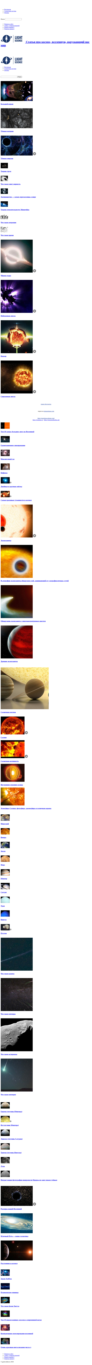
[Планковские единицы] (5, 1289)
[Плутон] (6, 930)
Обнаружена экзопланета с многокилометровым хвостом (23, 621)
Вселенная (7, 9)
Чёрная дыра (6, 276)
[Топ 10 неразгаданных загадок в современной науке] (5, 1316)
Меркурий (5, 824)
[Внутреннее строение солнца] (13, 781)
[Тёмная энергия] (18, 155)
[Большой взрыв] (17, 100)
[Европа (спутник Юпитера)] (5, 1108)
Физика (6, 12)
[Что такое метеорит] (17, 1091)
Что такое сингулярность (10, 184)
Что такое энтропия (8, 222)
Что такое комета (7, 974)
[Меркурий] (5, 820)
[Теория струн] (4, 168)
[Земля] (5, 847)
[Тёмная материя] (17, 127)
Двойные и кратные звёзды (11, 486)
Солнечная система (10, 11)
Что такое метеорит (8, 1094)
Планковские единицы (10, 1292)
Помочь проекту (9, 29)
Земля (3, 851)
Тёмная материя (7, 131)
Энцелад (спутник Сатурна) (11, 1139)
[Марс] (5, 861)
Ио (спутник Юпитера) (10, 1125)
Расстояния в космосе (9, 1263)
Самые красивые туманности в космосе (16, 500)
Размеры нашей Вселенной (11, 1209)
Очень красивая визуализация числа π (16, 1347)
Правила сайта (8, 24)
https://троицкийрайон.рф (51, 420)
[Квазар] (18, 352)
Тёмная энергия (7, 158)
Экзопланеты (6, 540)
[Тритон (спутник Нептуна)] (5, 1149)
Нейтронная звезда (8, 316)
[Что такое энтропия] (4, 219)
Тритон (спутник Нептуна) (11, 1153)
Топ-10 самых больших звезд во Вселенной (17, 432)
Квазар (3, 356)
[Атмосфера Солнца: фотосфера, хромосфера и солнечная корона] (13, 805)
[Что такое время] (4, 232)
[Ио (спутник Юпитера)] (6, 1121)
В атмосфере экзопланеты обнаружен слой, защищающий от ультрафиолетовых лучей (35, 581)
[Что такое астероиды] (17, 1051)
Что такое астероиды (9, 1054)
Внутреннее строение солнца (12, 785)
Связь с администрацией (11, 25)
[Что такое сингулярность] (4, 180)
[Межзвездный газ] (5, 455)
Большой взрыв (7, 104)
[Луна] (5, 1163)
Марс (3, 865)
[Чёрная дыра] (18, 272)
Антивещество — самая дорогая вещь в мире (18, 197)
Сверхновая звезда (8, 396)
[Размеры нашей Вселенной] (18, 1205)
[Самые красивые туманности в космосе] (6, 496)
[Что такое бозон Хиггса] (5, 1302)
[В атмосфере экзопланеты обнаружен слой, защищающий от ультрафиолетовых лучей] (17, 577)
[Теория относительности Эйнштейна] (4, 206)
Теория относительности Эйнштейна (15, 210)
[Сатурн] (5, 888)
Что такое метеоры (8, 1014)
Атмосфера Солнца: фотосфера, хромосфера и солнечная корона (26, 808)
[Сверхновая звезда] (18, 393)
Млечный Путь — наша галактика (14, 1236)
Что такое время (7, 235)
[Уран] (5, 902)
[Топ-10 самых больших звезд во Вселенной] (5, 428)
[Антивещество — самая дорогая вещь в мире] (4, 193)
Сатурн (4, 892)
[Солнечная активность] (14, 757)
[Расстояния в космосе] (17, 1260)
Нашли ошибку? (9, 27)
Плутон (4, 933)
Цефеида (4, 473)
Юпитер (4, 879)
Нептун (3, 920)
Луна (3, 1166)
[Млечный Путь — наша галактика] (17, 1232)
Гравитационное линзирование (13, 445)
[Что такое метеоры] (17, 1010)
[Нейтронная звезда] (18, 312)
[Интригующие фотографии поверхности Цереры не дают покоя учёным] (5, 1176)
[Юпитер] (5, 875)
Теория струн (6, 171)
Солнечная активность (10, 761)
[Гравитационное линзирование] (5, 442)
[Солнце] (14, 734)
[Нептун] (5, 916)
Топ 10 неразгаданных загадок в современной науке (21, 1320)
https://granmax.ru (38, 420)
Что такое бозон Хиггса (10, 1306)
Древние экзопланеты (9, 661)
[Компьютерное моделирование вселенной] (5, 1330)
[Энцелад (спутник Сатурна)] (5, 1135)
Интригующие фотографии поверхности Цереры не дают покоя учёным (29, 1180)
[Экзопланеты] (18, 537)
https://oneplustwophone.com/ (46, 418)
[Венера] (5, 834)
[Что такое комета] (17, 970)
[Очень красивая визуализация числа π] (5, 1344)
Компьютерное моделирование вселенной (17, 1334)
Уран (3, 906)
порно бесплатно (46, 404)
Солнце (4, 737)
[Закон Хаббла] (5, 1275)
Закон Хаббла (6, 1279)
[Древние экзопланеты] (17, 658)
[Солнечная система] (25, 708)
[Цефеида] (5, 469)
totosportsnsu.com (49, 411)
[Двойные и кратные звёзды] (6, 483)
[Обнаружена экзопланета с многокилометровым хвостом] (17, 617)
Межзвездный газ (7, 459)
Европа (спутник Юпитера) (11, 1112)
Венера (3, 837)
